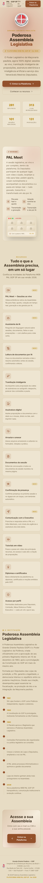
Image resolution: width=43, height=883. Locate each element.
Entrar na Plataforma (33, 4)
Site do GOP (19, 3)
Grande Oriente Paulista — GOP (23, 861)
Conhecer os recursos (20, 91)
